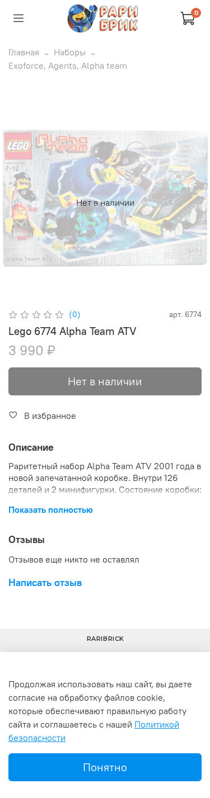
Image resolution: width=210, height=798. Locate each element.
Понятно (105, 767)
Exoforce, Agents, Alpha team (67, 65)
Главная (23, 52)
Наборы (70, 52)
